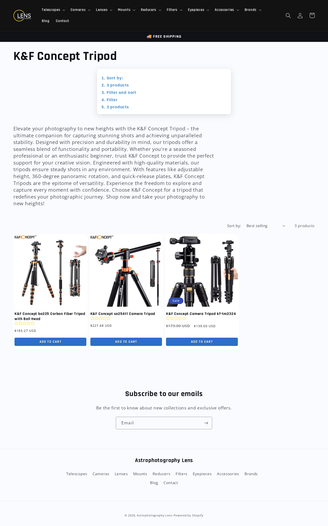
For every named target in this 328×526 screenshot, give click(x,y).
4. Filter (110, 100)
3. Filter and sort (119, 92)
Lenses (121, 473)
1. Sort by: (112, 78)
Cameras (101, 473)
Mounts (140, 473)
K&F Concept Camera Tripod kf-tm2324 (201, 313)
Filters (181, 473)
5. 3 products (115, 107)
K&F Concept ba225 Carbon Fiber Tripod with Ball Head (50, 316)
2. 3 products (115, 85)
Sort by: (234, 225)
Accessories (228, 473)
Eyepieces (202, 473)
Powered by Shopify (188, 515)
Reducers (161, 473)
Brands (251, 473)
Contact (171, 482)
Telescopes (76, 473)
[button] (53, 10)
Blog (154, 482)
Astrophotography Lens (154, 515)
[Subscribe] (206, 423)
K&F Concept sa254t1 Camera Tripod (122, 313)
